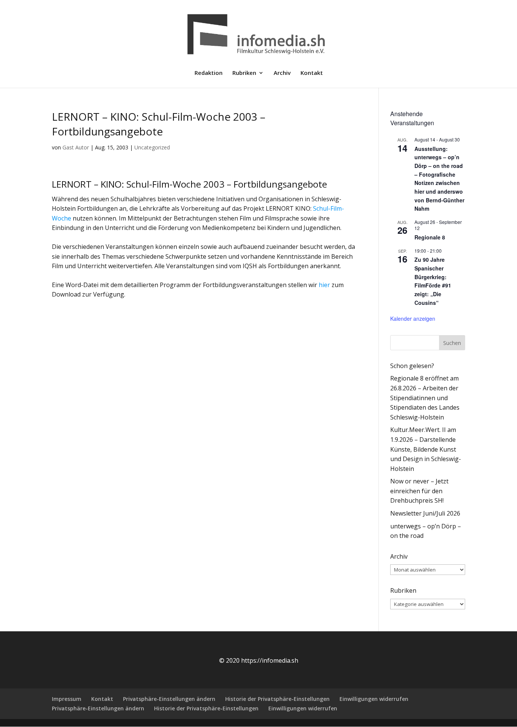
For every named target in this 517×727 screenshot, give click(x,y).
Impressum (66, 698)
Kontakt (312, 73)
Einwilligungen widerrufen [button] (373, 698)
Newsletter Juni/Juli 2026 (425, 513)
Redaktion (209, 73)
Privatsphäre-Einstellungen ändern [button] (169, 698)
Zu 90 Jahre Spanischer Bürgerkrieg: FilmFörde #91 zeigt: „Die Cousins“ (432, 281)
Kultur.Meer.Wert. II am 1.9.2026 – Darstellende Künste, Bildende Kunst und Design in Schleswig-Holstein (425, 449)
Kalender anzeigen (412, 318)
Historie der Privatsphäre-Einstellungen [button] (277, 698)
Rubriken (244, 73)
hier (324, 285)
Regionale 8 (429, 237)
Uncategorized (152, 147)
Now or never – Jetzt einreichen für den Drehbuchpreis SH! (419, 491)
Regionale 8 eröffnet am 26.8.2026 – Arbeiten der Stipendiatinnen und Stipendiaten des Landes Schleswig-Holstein (424, 397)
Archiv (282, 73)
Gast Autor (75, 147)
